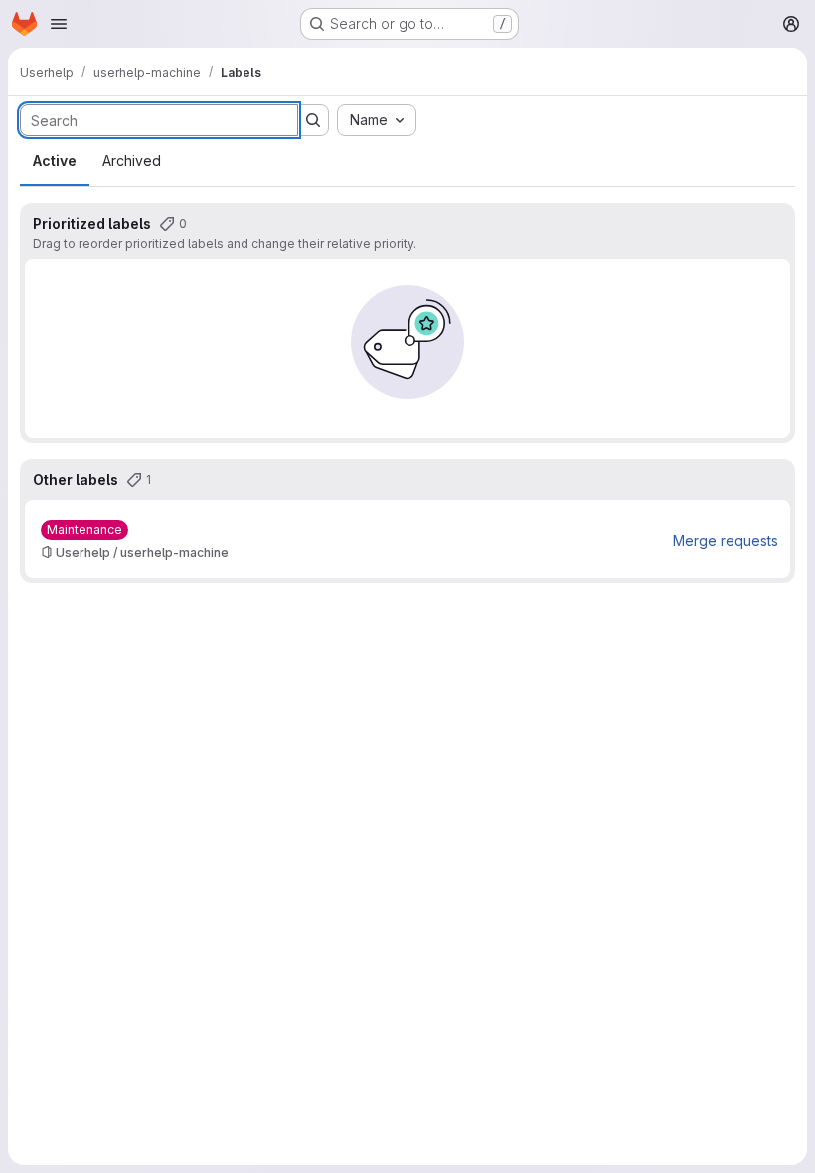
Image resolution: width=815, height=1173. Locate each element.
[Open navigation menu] (59, 24)
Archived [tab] (131, 160)
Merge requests (725, 540)
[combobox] (376, 120)
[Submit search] (313, 120)
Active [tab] (55, 160)
